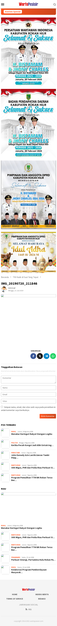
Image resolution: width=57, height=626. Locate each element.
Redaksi (42, 599)
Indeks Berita (42, 594)
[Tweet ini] (40, 356)
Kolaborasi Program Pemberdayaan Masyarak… (29, 571)
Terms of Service (14, 599)
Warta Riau (15, 465)
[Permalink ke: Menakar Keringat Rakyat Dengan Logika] (28, 507)
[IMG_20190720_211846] (28, 320)
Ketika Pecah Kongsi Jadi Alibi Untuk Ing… (32, 445)
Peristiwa (15, 453)
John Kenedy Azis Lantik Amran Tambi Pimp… (30, 456)
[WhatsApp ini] (53, 356)
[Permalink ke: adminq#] (4, 289)
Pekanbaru (15, 557)
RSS (29, 609)
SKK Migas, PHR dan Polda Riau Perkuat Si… (33, 467)
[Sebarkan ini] (33, 356)
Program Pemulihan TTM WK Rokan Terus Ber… (31, 479)
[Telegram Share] (46, 356)
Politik (14, 443)
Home (14, 594)
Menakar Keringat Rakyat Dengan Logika (31, 434)
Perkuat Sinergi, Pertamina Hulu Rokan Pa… (33, 560)
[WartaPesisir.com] (29, 4)
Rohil (13, 432)
